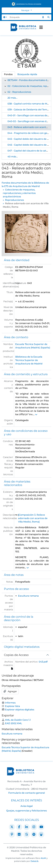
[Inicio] (23, 27)
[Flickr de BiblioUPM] (19, 834)
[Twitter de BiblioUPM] (12, 827)
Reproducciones (14, 200)
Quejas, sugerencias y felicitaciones (26, 810)
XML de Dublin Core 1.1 (18, 720)
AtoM (43, 858)
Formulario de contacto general (26, 792)
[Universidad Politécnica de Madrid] (26, 4)
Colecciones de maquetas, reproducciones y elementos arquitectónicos (19, 193)
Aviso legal (26, 806)
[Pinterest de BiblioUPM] (12, 834)
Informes (10, 702)
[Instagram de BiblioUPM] (34, 827)
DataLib (34, 861)
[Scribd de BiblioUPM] (26, 834)
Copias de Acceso (16, 655)
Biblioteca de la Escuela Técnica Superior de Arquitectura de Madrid (28, 360)
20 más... (12, 97)
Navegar (25, 10)
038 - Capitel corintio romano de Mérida (30, 103)
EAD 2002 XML (13, 723)
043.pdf (43, 661)
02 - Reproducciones (19, 92)
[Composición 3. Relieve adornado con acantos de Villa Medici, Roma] (32, 518)
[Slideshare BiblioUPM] (41, 834)
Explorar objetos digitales (19, 709)
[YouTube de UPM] (41, 827)
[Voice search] (43, 17)
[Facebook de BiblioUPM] (19, 827)
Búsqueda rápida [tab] (27, 74)
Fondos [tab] (8, 74)
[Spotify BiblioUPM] (34, 834)
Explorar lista (12, 706)
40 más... (12, 156)
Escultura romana (28, 595)
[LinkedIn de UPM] (26, 827)
